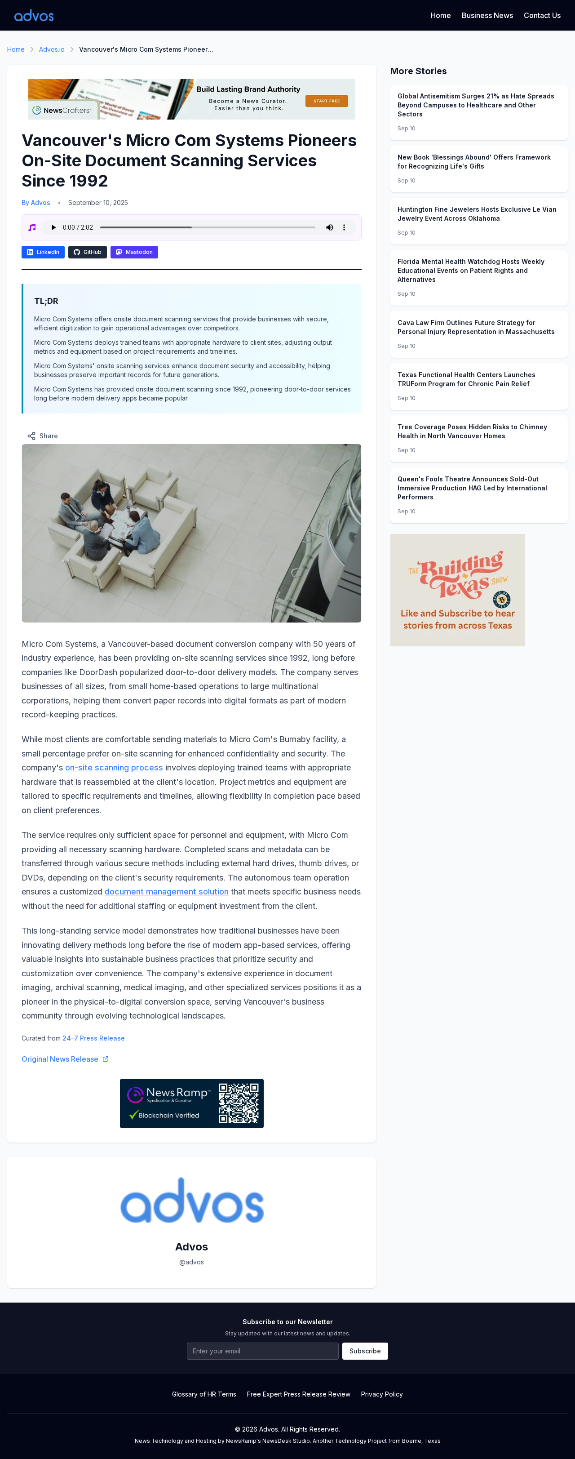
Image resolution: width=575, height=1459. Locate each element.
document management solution (167, 891)
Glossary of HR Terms (204, 1394)
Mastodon (139, 252)
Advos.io (52, 49)
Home (441, 15)
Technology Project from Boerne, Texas (388, 1440)
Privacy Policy (382, 1394)
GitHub (93, 252)
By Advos (36, 202)
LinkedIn (48, 252)
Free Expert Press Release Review (298, 1394)
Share (49, 436)
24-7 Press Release (93, 1038)
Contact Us (542, 15)
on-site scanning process (114, 767)
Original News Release (60, 1058)
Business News (487, 15)
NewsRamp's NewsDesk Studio (268, 1440)
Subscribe (365, 1351)
